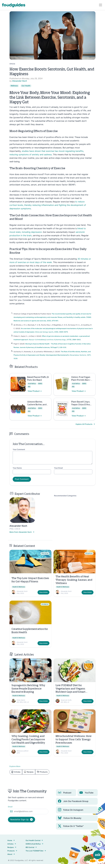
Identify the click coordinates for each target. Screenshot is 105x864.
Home (9, 840)
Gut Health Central (33, 840)
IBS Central (30, 847)
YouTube (89, 792)
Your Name (17, 468)
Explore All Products (84, 424)
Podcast (67, 792)
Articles (17, 772)
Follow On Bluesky (72, 818)
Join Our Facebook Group (75, 801)
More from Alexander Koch (20, 532)
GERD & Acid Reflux (33, 844)
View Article (43, 592)
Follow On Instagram (73, 810)
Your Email (58, 468)
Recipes (30, 772)
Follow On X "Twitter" (73, 826)
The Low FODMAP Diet (34, 851)
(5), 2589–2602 (75, 340)
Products (44, 772)
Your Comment (19, 449)
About (9, 854)
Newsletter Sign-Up (19, 819)
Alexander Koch (19, 81)
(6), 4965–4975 (62, 332)
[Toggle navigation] (100, 5)
